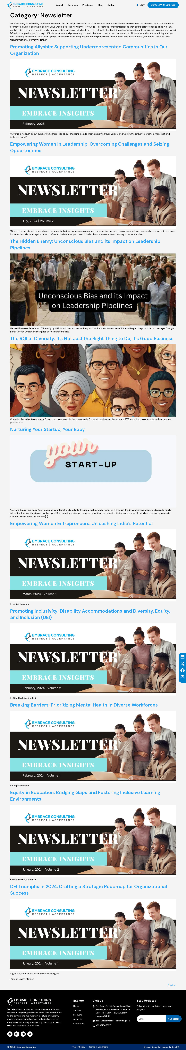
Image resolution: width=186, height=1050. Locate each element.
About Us (77, 1019)
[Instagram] (182, 677)
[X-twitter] (182, 664)
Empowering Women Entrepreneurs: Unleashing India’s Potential (81, 523)
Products (77, 1014)
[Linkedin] (182, 657)
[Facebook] (182, 670)
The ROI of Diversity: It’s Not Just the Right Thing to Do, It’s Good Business (92, 339)
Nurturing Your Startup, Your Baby (47, 429)
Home (76, 1006)
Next (172, 985)
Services (77, 1010)
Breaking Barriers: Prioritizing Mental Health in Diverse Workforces (84, 705)
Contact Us (79, 1023)
